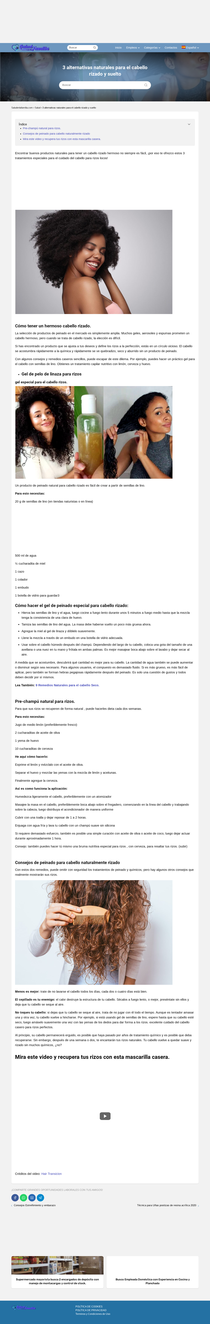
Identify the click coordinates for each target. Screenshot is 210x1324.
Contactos (171, 47)
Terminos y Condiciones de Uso (92, 1314)
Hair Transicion (51, 1173)
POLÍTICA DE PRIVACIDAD (91, 1310)
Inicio (118, 47)
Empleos (131, 47)
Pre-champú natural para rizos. (42, 128)
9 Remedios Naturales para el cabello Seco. (67, 685)
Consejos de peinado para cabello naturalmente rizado (56, 133)
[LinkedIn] (32, 1197)
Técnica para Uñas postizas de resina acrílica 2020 (166, 1205)
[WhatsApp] (23, 1197)
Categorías (151, 47)
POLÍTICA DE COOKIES (89, 1306)
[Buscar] (94, 47)
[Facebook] (15, 1197)
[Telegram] (40, 1197)
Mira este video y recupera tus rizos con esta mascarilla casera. (62, 139)
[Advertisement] (92, 21)
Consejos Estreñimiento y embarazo (34, 1205)
